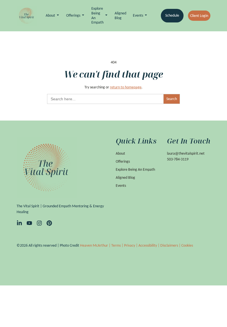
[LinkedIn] (19, 223)
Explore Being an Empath (97, 15)
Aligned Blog (120, 15)
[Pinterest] (49, 223)
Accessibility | (149, 245)
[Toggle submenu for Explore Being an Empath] (106, 15)
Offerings (73, 15)
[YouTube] (29, 223)
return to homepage (125, 87)
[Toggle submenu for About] (57, 15)
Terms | (117, 245)
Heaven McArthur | (95, 245)
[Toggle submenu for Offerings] (82, 15)
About (50, 15)
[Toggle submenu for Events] (145, 15)
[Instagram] (39, 223)
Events (138, 15)
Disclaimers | (170, 245)
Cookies (187, 245)
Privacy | (131, 245)
